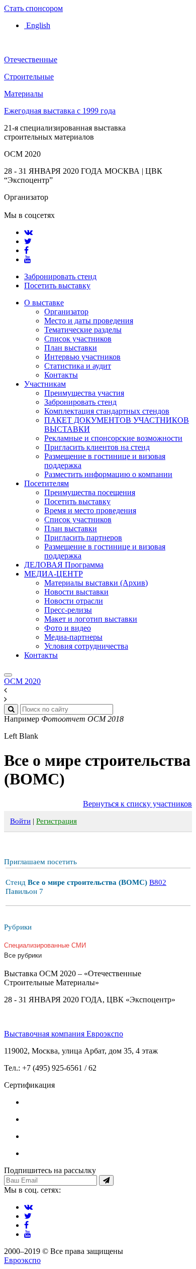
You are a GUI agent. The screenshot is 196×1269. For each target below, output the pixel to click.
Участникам (45, 384)
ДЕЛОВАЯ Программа (64, 564)
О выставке (44, 302)
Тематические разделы (83, 329)
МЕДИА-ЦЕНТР (53, 573)
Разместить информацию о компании (108, 474)
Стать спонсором (33, 8)
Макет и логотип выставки (90, 619)
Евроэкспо (22, 1260)
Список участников (78, 338)
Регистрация (56, 821)
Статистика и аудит (77, 366)
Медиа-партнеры (73, 637)
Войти (20, 821)
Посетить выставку (57, 285)
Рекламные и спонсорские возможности (113, 438)
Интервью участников (82, 357)
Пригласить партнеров (83, 537)
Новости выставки (76, 592)
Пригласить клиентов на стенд (97, 447)
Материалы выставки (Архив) (96, 583)
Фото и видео (67, 628)
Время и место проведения (90, 510)
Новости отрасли (73, 601)
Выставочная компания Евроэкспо (63, 1033)
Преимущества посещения (89, 492)
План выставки (70, 347)
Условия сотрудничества (86, 646)
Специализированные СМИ (45, 945)
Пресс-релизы (68, 610)
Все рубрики (23, 955)
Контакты (61, 375)
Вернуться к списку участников (137, 803)
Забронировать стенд (60, 276)
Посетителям (46, 483)
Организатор (66, 311)
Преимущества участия (84, 393)
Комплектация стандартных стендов (106, 411)
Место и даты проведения (88, 320)
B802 (157, 882)
